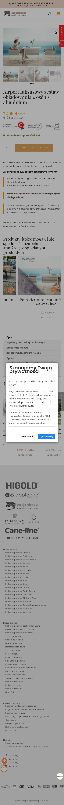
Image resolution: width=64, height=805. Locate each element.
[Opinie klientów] (60, 776)
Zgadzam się (46, 436)
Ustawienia (28, 436)
